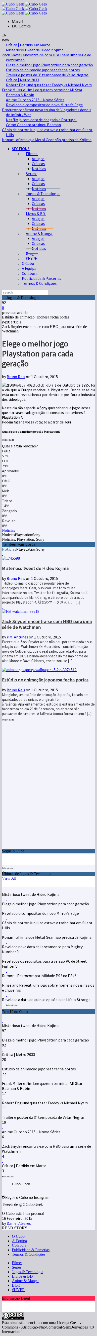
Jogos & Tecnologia (27, 1272)
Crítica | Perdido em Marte (28, 44)
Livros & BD (22, 1276)
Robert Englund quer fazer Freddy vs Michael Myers (49, 84)
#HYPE (18, 1290)
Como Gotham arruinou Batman (33, 124)
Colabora (30, 273)
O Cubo (28, 263)
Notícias (39, 168)
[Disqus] (48, 785)
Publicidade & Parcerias (41, 278)
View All (9, 878)
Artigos (38, 158)
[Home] (24, 13)
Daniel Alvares (19, 1223)
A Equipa (29, 268)
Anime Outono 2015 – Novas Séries (35, 99)
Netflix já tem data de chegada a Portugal (41, 119)
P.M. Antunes (17, 636)
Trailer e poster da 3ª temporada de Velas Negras (47, 74)
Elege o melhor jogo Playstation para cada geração (49, 64)
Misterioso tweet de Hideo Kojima (34, 49)
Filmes (17, 1263)
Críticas (38, 163)
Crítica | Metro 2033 (22, 79)
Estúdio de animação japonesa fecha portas (43, 69)
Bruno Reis (16, 376)
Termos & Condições (39, 283)
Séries (16, 1267)
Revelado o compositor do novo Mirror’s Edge (44, 104)
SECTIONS (21, 148)
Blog (16, 1285)
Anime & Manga (25, 1281)
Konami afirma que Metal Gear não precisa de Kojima (47, 139)
